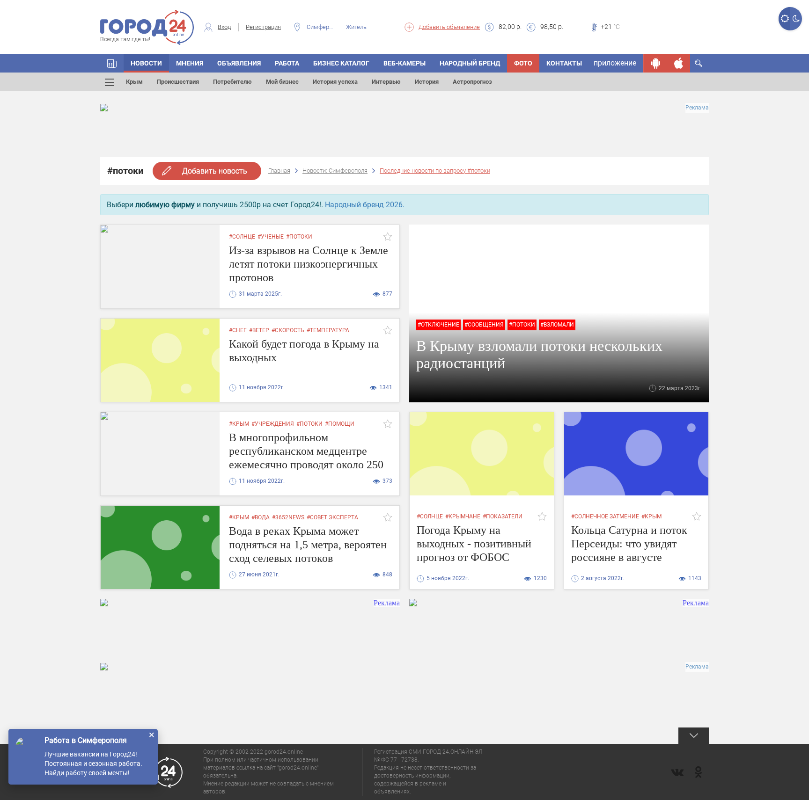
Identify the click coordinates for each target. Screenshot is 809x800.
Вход (224, 26)
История (427, 81)
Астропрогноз (472, 81)
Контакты (564, 63)
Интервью (386, 81)
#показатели (502, 516)
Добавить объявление (449, 26)
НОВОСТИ (146, 63)
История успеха (335, 81)
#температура (328, 330)
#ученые (270, 236)
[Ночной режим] (796, 18)
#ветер (259, 330)
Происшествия (178, 81)
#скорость (288, 330)
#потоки (299, 236)
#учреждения (272, 424)
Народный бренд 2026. (364, 204)
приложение (615, 62)
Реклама (697, 107)
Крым (134, 81)
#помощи (339, 424)
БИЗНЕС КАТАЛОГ (341, 63)
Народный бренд (470, 63)
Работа (287, 63)
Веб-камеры (404, 63)
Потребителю (232, 81)
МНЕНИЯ (189, 63)
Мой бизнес (282, 81)
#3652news (288, 517)
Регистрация (263, 26)
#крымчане (462, 516)
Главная (279, 170)
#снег (238, 330)
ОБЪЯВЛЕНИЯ (239, 63)
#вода (260, 517)
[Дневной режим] (784, 18)
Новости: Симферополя (335, 170)
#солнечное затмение (605, 516)
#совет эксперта (332, 517)
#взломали (557, 324)
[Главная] (112, 63)
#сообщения (484, 324)
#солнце (242, 236)
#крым (239, 424)
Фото (523, 63)
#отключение (438, 324)
